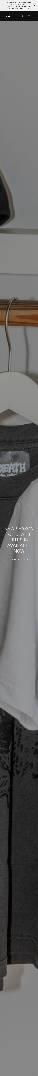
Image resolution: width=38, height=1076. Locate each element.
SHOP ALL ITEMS (19, 559)
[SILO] (8, 16)
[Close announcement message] (34, 5)
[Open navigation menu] (34, 16)
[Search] (23, 16)
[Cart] (29, 16)
